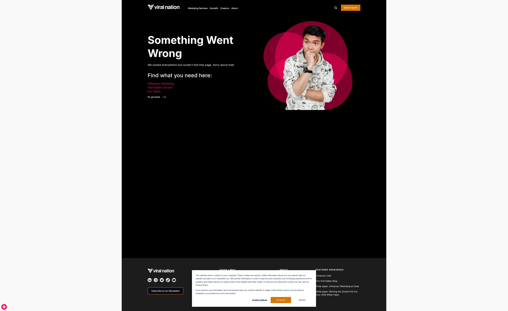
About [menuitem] (284, 270)
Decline (302, 300)
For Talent (154, 91)
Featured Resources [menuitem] (330, 270)
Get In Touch (350, 7)
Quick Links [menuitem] (228, 270)
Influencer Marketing (161, 83)
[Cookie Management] (4, 307)
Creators (224, 8)
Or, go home (154, 97)
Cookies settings (259, 300)
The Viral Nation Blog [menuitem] (326, 281)
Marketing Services (198, 8)
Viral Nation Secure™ (160, 87)
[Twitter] (162, 280)
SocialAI (214, 8)
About (234, 8)
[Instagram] (156, 280)
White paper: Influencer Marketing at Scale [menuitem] (337, 286)
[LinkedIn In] (150, 280)
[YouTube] (174, 280)
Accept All (280, 300)
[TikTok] (168, 280)
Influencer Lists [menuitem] (323, 275)
